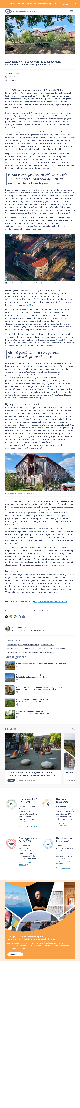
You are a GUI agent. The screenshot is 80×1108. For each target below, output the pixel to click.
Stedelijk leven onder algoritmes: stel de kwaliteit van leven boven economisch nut (31, 774)
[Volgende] (73, 729)
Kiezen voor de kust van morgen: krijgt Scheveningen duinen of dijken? (32, 676)
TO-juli (31, 305)
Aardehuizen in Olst (24, 143)
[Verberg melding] (75, 4)
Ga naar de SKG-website (25, 864)
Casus (8, 90)
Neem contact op (63, 868)
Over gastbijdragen (27, 826)
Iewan (8, 113)
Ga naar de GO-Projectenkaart (62, 824)
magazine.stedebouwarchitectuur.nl (50, 601)
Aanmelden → (15, 954)
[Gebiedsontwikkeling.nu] (35, 11)
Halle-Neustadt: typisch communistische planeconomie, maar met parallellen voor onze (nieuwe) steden (39, 688)
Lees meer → (65, 4)
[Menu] (71, 11)
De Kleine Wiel (32, 159)
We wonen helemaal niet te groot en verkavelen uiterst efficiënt (42, 664)
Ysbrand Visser (13, 73)
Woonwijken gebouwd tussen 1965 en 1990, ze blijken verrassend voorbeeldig (32, 712)
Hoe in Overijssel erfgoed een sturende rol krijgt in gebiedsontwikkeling (32, 700)
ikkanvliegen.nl (51, 283)
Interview (20, 780)
